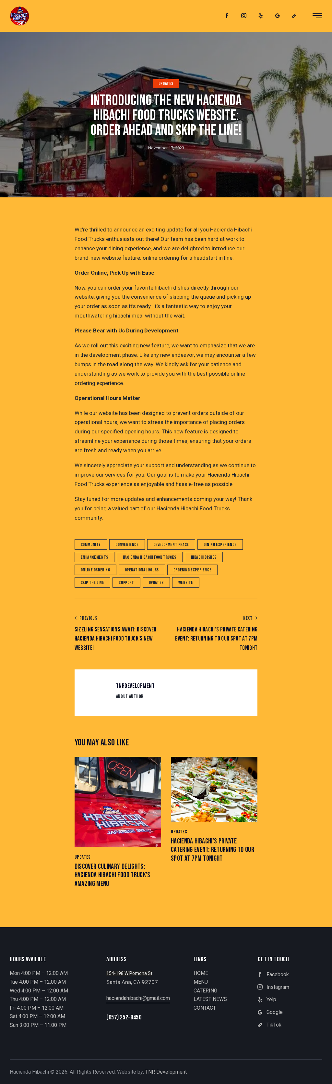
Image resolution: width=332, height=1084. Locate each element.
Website (185, 582)
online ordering (95, 570)
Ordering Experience (192, 570)
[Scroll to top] (314, 1072)
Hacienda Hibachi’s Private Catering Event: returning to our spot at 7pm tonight (212, 850)
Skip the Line (92, 582)
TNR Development (166, 1072)
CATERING (205, 991)
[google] (277, 16)
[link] (294, 16)
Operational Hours (142, 570)
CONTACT (205, 1008)
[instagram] (244, 16)
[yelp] (260, 16)
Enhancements (94, 557)
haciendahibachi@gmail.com (138, 998)
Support (126, 582)
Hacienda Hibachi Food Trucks (149, 557)
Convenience (127, 544)
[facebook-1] (227, 16)
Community (91, 544)
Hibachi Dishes (204, 557)
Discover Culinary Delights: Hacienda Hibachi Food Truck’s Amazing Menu (112, 875)
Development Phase (171, 544)
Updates (166, 83)
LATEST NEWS (210, 999)
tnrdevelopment (135, 686)
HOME (201, 973)
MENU (201, 982)
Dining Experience (220, 544)
